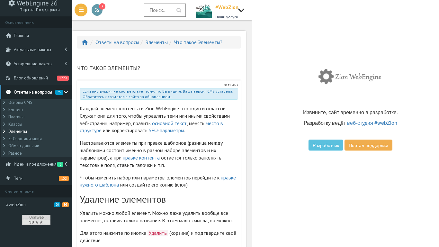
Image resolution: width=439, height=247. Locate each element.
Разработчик (326, 145)
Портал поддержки (368, 145)
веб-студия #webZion (372, 122)
